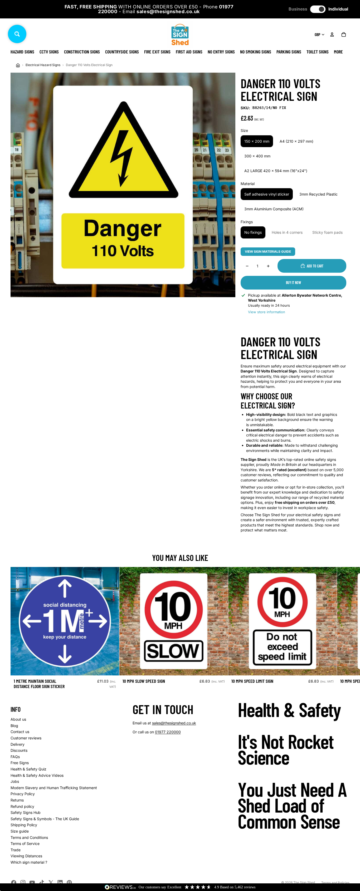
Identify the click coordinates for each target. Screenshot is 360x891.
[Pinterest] (69, 882)
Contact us (20, 731)
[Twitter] (51, 882)
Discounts (19, 750)
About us (18, 719)
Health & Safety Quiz (28, 769)
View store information (266, 312)
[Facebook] (14, 882)
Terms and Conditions (29, 837)
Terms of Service (25, 843)
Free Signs (20, 762)
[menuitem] (338, 51)
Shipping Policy (24, 825)
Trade (16, 850)
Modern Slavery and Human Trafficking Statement (54, 787)
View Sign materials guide (268, 251)
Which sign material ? (29, 862)
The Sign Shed (304, 882)
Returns (17, 800)
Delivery (18, 744)
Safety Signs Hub (26, 812)
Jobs (15, 781)
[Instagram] (23, 882)
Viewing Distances (26, 856)
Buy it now (293, 282)
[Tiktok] (41, 882)
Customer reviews (26, 738)
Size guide (20, 831)
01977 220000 (168, 732)
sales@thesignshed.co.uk (174, 723)
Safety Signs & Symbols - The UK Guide (45, 819)
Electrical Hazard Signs (43, 65)
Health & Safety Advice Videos (37, 775)
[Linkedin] (60, 882)
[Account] (332, 34)
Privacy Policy (23, 794)
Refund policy (22, 806)
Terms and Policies (335, 883)
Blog (14, 725)
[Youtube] (32, 882)
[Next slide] (343, 630)
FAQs (15, 756)
